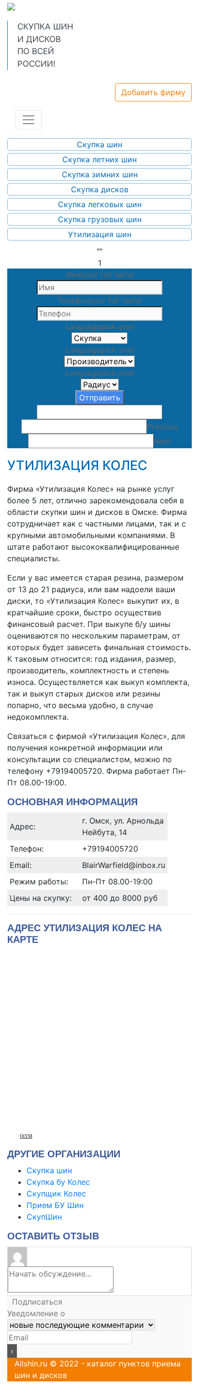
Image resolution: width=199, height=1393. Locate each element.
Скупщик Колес (56, 1193)
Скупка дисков (99, 189)
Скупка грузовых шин (100, 219)
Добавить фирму (153, 92)
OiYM (26, 1135)
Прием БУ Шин (55, 1205)
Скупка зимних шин (100, 174)
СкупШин (44, 1217)
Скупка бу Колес (58, 1182)
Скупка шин (99, 144)
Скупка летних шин (99, 159)
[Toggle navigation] (28, 119)
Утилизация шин (99, 234)
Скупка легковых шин (100, 204)
